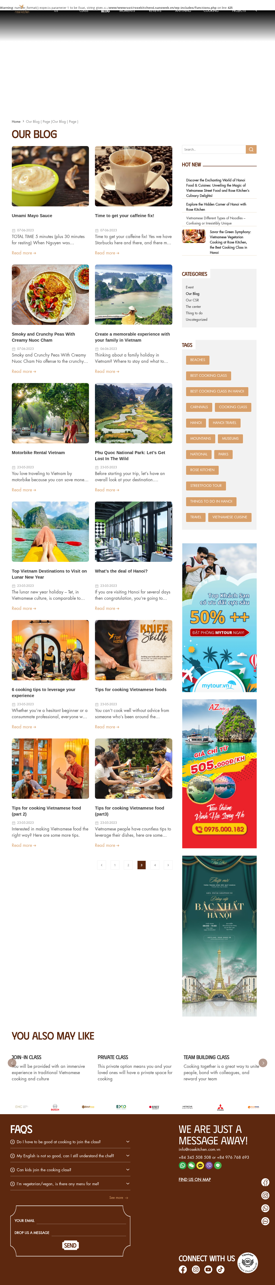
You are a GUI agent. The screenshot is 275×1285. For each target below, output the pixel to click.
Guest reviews (155, 9)
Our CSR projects (239, 9)
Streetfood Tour (206, 486)
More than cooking (211, 9)
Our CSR (192, 300)
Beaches (197, 360)
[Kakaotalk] (200, 1167)
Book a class (84, 9)
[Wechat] (191, 1167)
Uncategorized (196, 320)
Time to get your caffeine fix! (124, 215)
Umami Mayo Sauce (32, 215)
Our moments (127, 9)
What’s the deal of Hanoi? (121, 571)
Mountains (200, 439)
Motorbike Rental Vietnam (38, 452)
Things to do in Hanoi (211, 501)
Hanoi (196, 423)
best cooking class (208, 376)
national (198, 454)
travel (195, 517)
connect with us (207, 1258)
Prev (12, 1063)
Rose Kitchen (202, 470)
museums (230, 439)
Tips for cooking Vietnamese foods (131, 689)
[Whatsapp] (182, 1167)
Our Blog (105, 8)
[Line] (218, 1167)
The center (193, 307)
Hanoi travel (224, 423)
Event (190, 287)
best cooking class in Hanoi (217, 391)
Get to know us (56, 9)
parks (223, 454)
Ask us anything (183, 9)
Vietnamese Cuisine (229, 517)
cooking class (233, 407)
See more (116, 1198)
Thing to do (194, 313)
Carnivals (199, 407)
